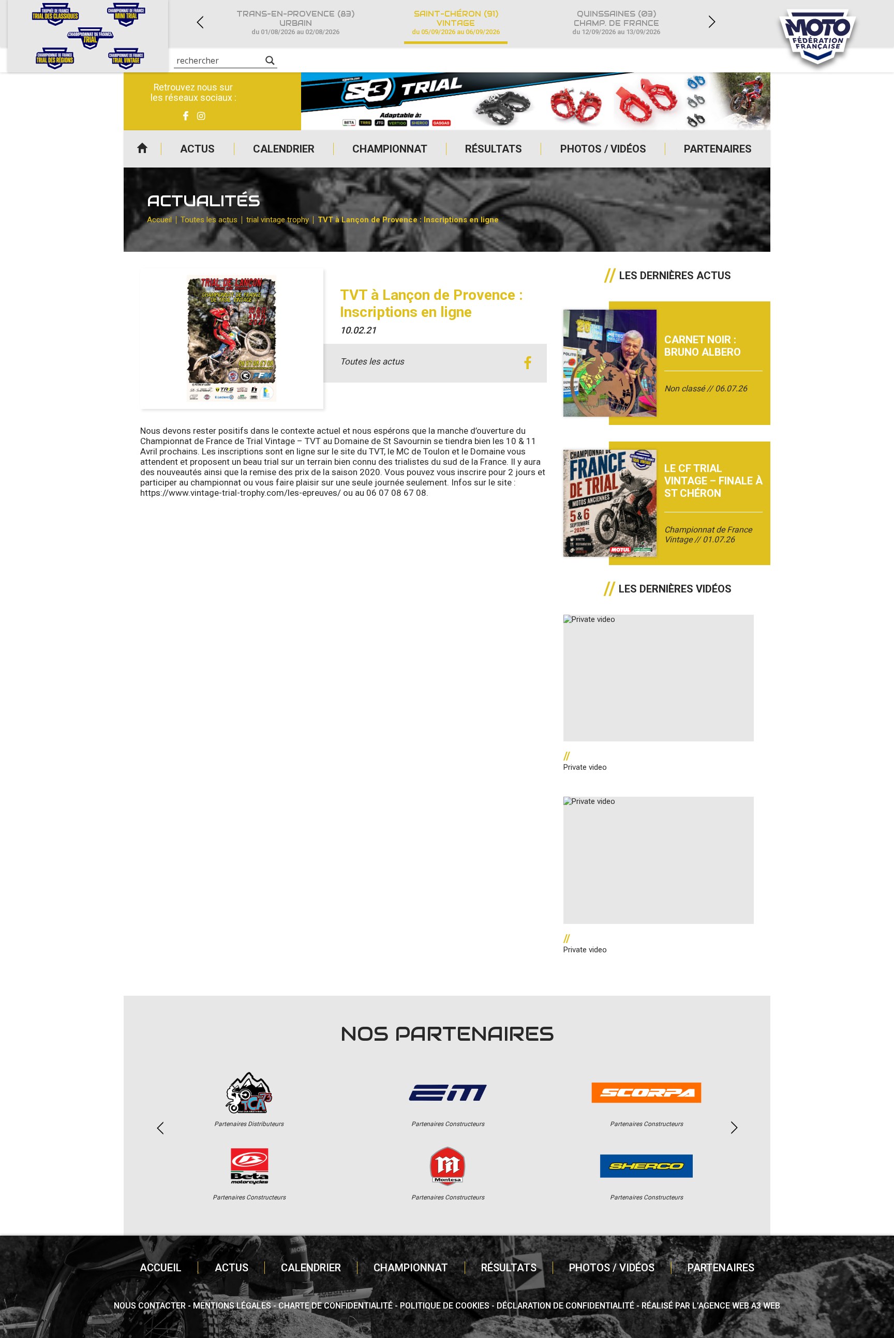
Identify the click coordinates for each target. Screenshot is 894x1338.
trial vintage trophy (277, 219)
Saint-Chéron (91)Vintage (456, 22)
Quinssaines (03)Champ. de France (616, 22)
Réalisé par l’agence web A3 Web (711, 1306)
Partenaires (718, 149)
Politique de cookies (444, 1306)
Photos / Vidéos (603, 149)
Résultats (493, 149)
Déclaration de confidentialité (565, 1306)
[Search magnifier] (270, 60)
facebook (527, 363)
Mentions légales (232, 1306)
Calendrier (284, 149)
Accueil (142, 149)
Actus (197, 149)
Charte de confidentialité (335, 1306)
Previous (199, 22)
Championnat (389, 149)
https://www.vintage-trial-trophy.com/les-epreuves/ (240, 493)
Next (711, 22)
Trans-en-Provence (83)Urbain (295, 22)
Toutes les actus (209, 219)
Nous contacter (150, 1306)
